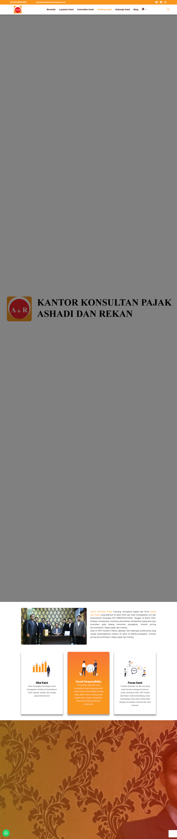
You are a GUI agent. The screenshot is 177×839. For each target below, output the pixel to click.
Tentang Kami (104, 9)
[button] (168, 9)
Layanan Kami (66, 9)
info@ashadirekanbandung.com (50, 2)
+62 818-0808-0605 (18, 2)
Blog (136, 9)
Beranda (51, 9)
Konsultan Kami (85, 9)
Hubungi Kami (122, 9)
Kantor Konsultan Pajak (101, 612)
